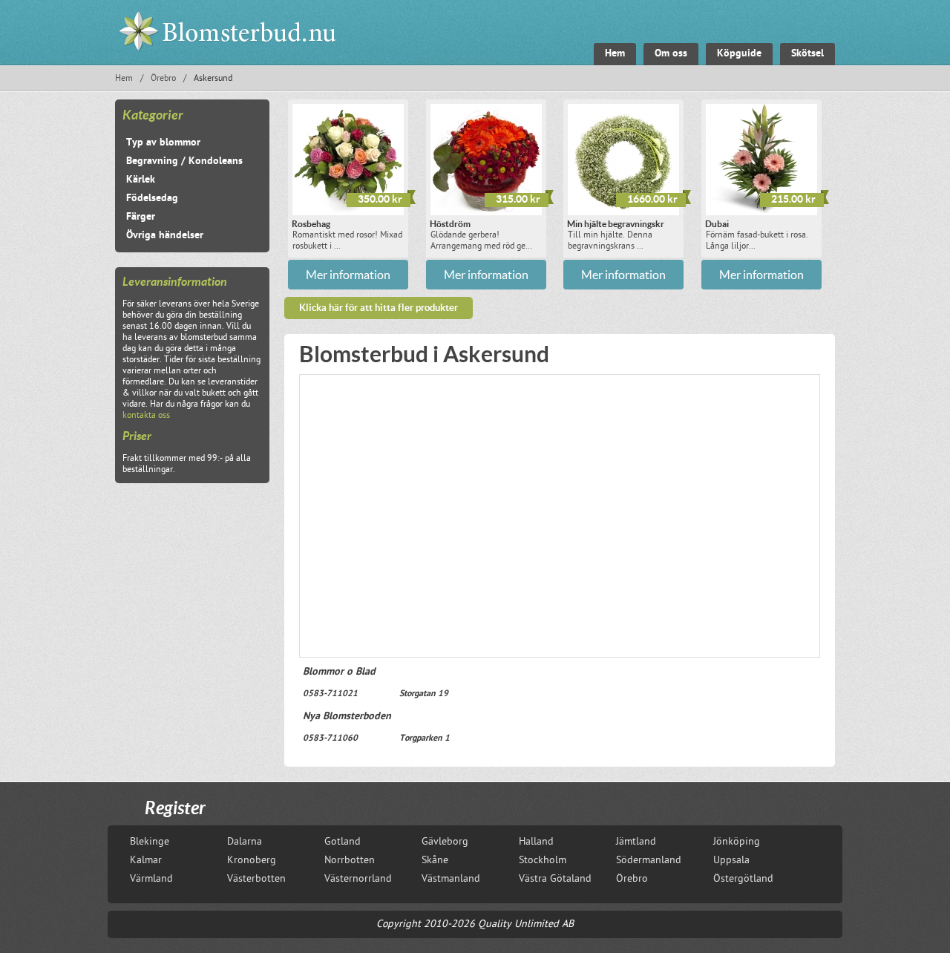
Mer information (348, 274)
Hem (124, 79)
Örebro (163, 79)
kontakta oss (146, 416)
